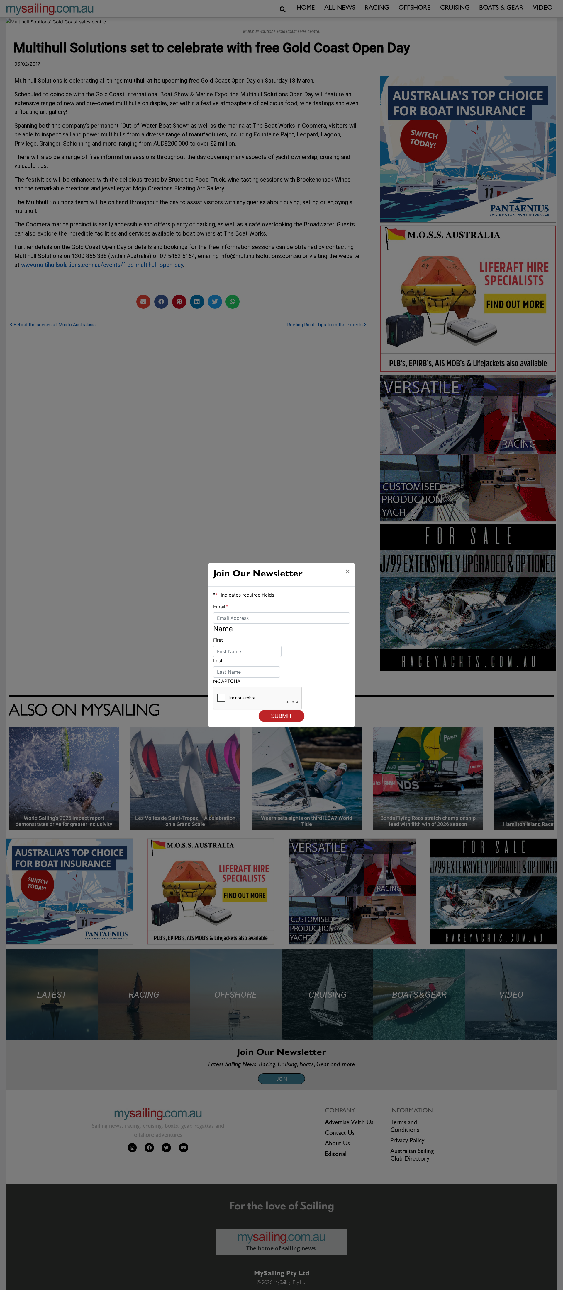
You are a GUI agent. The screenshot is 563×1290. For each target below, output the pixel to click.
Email (220, 607)
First (218, 640)
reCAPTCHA (226, 681)
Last (218, 660)
